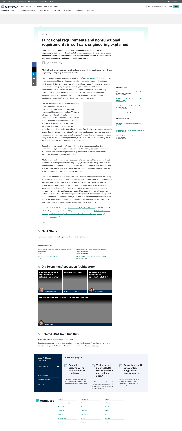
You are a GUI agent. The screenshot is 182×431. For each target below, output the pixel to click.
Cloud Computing (44, 10)
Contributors (84, 399)
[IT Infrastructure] (9, 4)
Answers (83, 407)
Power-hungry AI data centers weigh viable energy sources (133, 369)
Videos (107, 422)
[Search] (165, 6)
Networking (79, 10)
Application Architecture (28, 10)
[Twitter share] (34, 69)
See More (130, 113)
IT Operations (68, 10)
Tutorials (107, 418)
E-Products (84, 414)
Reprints (83, 403)
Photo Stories (108, 407)
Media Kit (60, 422)
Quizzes (107, 410)
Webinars (39, 6)
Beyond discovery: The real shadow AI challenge (77, 369)
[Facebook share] (34, 64)
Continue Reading (91, 346)
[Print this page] (34, 79)
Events (83, 418)
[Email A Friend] (34, 83)
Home (35, 26)
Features (28, 6)
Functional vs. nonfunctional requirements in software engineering (63, 237)
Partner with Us (62, 418)
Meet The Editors (62, 407)
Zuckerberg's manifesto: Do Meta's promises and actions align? (105, 370)
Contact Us (61, 410)
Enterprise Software (43, 1)
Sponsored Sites (48, 6)
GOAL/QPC (53, 217)
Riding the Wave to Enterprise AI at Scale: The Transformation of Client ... (129, 92)
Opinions (107, 403)
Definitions (84, 410)
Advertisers (61, 414)
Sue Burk (73, 334)
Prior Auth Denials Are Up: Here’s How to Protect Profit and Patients (129, 106)
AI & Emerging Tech (12, 1)
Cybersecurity (22, 1)
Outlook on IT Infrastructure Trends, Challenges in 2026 (91, 256)
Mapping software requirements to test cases (55, 339)
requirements (99, 78)
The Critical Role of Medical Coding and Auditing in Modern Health (129, 99)
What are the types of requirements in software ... (130, 130)
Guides (107, 399)
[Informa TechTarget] (4, 1)
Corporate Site (62, 426)
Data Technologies (32, 1)
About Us (60, 399)
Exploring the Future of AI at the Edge (48, 256)
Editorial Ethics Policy (64, 403)
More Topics (90, 10)
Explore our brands (173, 1)
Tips (34, 6)
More (55, 6)
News (22, 6)
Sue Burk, (50, 63)
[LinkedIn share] (34, 74)
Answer (44, 34)
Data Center (56, 10)
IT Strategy (53, 1)
